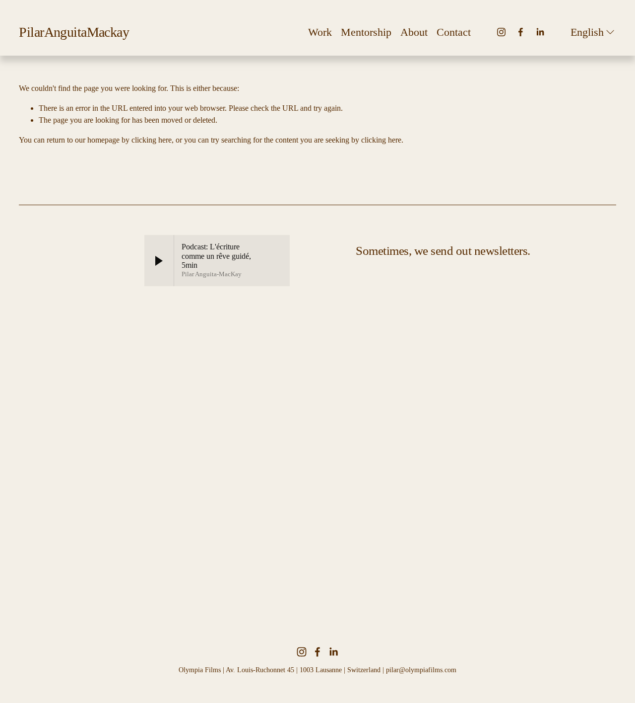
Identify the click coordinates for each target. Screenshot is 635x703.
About (414, 32)
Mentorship (366, 32)
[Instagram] (501, 32)
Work (320, 32)
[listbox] (593, 32)
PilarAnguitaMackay (74, 32)
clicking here (151, 140)
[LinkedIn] (540, 32)
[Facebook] (520, 32)
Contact (454, 32)
